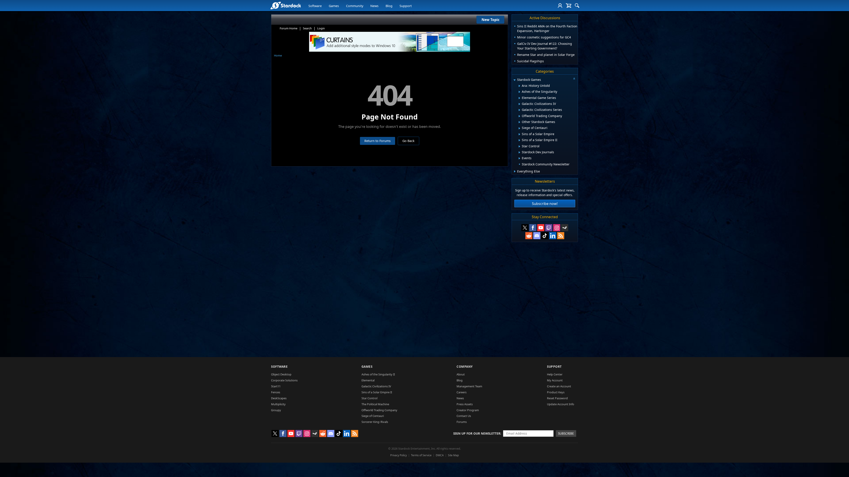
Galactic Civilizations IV (376, 386)
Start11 (276, 386)
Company (465, 366)
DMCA (440, 455)
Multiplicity (278, 404)
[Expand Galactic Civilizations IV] (519, 104)
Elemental (368, 380)
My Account (555, 380)
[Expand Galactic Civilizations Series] (519, 110)
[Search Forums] (577, 5)
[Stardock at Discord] (537, 236)
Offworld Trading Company (379, 410)
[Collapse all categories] (574, 78)
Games (334, 6)
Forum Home (288, 28)
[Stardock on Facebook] (533, 228)
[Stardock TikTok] (545, 236)
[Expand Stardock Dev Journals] (519, 152)
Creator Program (468, 410)
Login (321, 28)
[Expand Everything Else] (515, 171)
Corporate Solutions (284, 380)
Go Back (408, 141)
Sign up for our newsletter (476, 433)
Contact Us (464, 416)
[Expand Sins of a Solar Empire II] (519, 140)
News (374, 6)
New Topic (490, 19)
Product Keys (555, 392)
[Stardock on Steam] (565, 228)
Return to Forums (377, 141)
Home (278, 55)
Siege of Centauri (372, 416)
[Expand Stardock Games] (514, 80)
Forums (462, 422)
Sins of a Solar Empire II (376, 392)
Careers (462, 392)
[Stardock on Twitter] (525, 228)
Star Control (369, 398)
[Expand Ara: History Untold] (519, 86)
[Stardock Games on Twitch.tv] (549, 228)
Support (406, 6)
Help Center (554, 374)
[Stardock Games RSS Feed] (561, 236)
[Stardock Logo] (285, 5)
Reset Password (557, 398)
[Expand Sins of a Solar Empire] (519, 134)
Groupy (276, 410)
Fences (275, 392)
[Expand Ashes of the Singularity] (519, 92)
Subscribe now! (545, 203)
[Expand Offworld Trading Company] (519, 116)
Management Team (469, 386)
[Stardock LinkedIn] (553, 236)
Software (315, 6)
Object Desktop (281, 374)
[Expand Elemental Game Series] (519, 98)
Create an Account (559, 386)
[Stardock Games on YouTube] (541, 228)
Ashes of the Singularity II (378, 374)
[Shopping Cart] (568, 5)
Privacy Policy (398, 455)
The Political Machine (375, 404)
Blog (389, 6)
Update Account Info (560, 404)
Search (307, 28)
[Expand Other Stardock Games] (519, 122)
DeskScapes (279, 398)
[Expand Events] (519, 158)
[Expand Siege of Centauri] (519, 128)
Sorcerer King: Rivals (374, 422)
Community (354, 6)
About (461, 374)
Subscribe (566, 433)
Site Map (453, 455)
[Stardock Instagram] (557, 228)
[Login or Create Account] (560, 5)
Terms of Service (421, 455)
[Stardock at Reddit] (529, 236)
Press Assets (465, 404)
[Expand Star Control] (519, 146)
